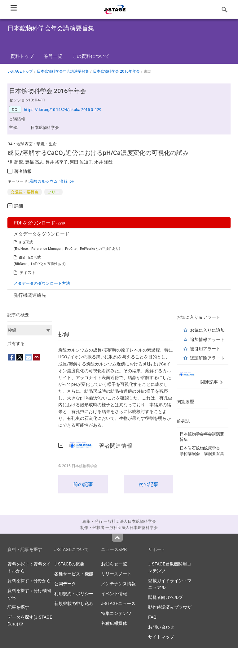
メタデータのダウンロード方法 (42, 283)
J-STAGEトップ (20, 71)
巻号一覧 (53, 56)
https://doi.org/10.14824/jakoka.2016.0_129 (62, 109)
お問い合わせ (161, 627)
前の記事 (83, 484)
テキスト (28, 272)
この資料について (90, 56)
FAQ (152, 617)
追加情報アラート (207, 339)
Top (117, 538)
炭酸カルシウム (43, 181)
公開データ (65, 583)
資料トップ (22, 56)
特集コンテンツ (116, 613)
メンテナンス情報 (118, 583)
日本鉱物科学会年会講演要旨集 (63, 71)
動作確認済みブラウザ (170, 607)
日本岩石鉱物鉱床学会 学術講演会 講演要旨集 (202, 450)
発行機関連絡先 (30, 295)
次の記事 (148, 484)
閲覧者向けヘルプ (165, 597)
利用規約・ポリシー (73, 593)
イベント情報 (114, 593)
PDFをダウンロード (40, 223)
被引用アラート (205, 349)
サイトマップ (161, 637)
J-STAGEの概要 (69, 564)
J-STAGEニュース (118, 603)
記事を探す (18, 607)
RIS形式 (26, 242)
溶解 (64, 181)
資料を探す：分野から (29, 580)
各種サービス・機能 (73, 574)
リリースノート (116, 574)
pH (71, 181)
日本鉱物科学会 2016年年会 (116, 71)
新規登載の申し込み (73, 603)
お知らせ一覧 (114, 564)
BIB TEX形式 (30, 257)
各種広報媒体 (114, 623)
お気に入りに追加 (207, 330)
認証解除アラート (207, 358)
